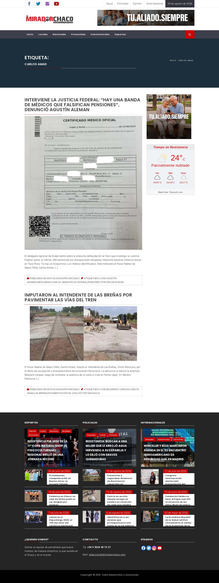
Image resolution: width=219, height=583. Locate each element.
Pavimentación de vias (62, 393)
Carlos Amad (60, 282)
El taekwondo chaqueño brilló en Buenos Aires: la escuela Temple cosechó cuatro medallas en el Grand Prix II (61, 484)
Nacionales (59, 34)
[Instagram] (154, 548)
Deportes (120, 34)
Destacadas (54, 278)
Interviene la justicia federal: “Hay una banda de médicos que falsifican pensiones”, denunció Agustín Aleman (82, 105)
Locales (43, 34)
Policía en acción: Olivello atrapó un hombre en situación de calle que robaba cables (119, 502)
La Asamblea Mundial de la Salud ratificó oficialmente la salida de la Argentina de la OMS (178, 523)
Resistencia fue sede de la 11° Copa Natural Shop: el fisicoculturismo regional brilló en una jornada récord (47, 450)
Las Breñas (41, 393)
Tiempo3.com (176, 192)
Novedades (66, 431)
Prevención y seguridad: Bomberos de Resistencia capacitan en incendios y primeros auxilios (119, 482)
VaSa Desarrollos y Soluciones (120, 574)
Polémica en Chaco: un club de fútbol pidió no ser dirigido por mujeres (62, 500)
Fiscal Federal (78, 282)
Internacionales (100, 34)
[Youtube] (159, 548)
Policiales (122, 3)
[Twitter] (148, 548)
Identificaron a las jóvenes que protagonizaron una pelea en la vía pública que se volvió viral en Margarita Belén (120, 524)
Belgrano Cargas (117, 389)
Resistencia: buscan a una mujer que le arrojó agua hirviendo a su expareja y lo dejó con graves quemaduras (106, 450)
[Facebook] (143, 548)
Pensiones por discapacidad (105, 282)
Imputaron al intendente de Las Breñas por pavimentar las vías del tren (78, 297)
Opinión (137, 3)
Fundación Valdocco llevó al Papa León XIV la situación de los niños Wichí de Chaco (177, 500)
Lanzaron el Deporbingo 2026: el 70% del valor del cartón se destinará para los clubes (61, 523)
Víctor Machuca (89, 393)
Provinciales (78, 34)
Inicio (30, 34)
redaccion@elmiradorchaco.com (107, 554)
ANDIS (39, 282)
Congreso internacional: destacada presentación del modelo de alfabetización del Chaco (176, 484)
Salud (109, 3)
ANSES (47, 282)
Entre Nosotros (154, 3)
